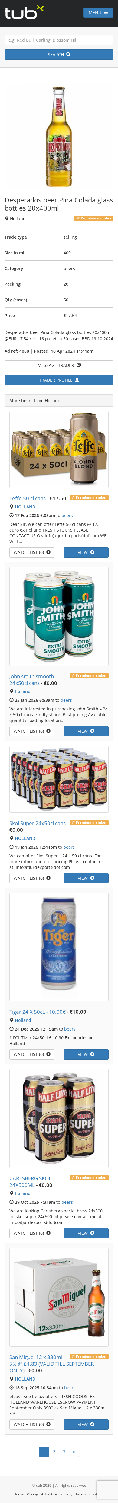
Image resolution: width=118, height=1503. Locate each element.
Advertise (49, 1494)
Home (18, 1494)
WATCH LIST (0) (30, 552)
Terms (80, 1494)
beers (67, 515)
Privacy (66, 1494)
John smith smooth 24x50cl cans (31, 679)
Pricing (32, 1494)
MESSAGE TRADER (57, 365)
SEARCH (57, 54)
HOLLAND (25, 507)
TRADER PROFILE (57, 380)
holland (23, 691)
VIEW (84, 552)
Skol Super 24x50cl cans (37, 823)
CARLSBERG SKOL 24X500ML (30, 1181)
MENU (96, 12)
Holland (23, 1020)
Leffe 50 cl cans (27, 498)
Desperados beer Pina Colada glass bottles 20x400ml (59, 203)
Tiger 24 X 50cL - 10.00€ (37, 1011)
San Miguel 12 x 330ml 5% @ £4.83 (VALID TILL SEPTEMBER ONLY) (51, 1364)
